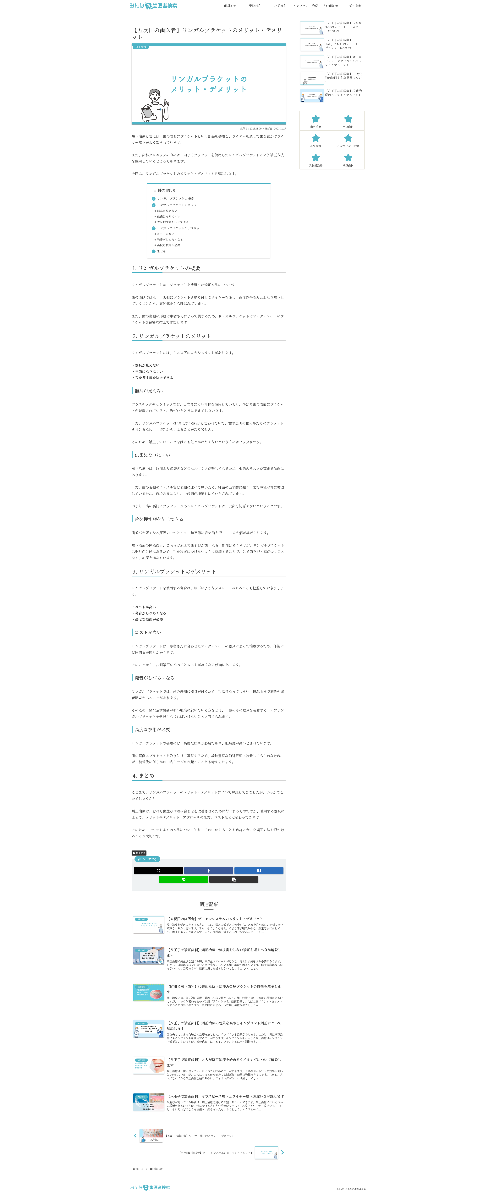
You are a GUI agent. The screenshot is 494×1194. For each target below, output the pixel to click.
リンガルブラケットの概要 (175, 198)
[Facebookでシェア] (208, 870)
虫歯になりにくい (168, 216)
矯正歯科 (140, 853)
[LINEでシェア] (183, 879)
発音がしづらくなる (170, 239)
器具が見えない (167, 211)
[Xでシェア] (158, 870)
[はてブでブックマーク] (258, 870)
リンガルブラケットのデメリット (180, 228)
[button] (233, 879)
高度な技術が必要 (168, 245)
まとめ (161, 251)
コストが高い (165, 234)
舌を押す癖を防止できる (173, 222)
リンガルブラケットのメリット (178, 204)
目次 (161, 189)
